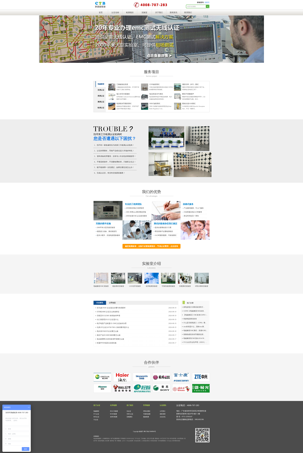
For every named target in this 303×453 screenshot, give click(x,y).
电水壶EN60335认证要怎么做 (107, 331)
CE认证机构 (129, 440)
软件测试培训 (176, 440)
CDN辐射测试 (154, 84)
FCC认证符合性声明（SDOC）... (195, 342)
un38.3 (124, 440)
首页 (101, 12)
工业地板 (143, 438)
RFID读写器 (172, 438)
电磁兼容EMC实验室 (101, 286)
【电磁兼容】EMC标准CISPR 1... (195, 315)
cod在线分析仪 (145, 440)
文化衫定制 (137, 440)
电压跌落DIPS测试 (156, 94)
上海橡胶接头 (106, 438)
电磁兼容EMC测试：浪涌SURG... (195, 330)
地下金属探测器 (115, 438)
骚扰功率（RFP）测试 (190, 84)
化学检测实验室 (151, 286)
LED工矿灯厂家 (164, 438)
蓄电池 (157, 438)
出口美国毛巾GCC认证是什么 (107, 319)
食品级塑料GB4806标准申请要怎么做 (110, 339)
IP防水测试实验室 (201, 286)
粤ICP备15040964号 (150, 431)
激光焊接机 (101, 440)
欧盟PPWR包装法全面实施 (106, 343)
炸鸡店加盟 (153, 440)
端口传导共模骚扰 (123, 94)
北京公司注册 (150, 438)
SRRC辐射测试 (154, 103)
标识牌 (107, 440)
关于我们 (159, 12)
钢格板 (119, 440)
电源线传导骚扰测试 (123, 103)
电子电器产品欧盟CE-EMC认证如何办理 (111, 323)
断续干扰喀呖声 (188, 94)
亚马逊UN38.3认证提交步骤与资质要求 (111, 308)
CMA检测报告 (162, 440)
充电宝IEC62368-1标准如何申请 (108, 316)
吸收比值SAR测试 (188, 103)
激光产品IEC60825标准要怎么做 (108, 335)
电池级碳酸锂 (97, 438)
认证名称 (115, 12)
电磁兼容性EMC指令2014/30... (194, 338)
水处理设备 (180, 438)
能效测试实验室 (118, 286)
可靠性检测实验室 (168, 286)
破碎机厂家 (113, 440)
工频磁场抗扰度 (122, 84)
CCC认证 (169, 440)
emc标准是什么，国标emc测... (194, 327)
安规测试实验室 (185, 286)
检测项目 (130, 12)
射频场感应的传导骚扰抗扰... (194, 334)
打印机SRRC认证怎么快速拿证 (108, 312)
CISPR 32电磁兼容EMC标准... (194, 311)
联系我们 (188, 12)
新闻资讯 (173, 12)
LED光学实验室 (135, 286)
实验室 (144, 12)
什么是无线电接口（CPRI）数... (195, 323)
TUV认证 (137, 438)
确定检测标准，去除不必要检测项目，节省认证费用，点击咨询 (151, 246)
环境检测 (123, 438)
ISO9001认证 (130, 438)
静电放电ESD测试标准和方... (194, 307)
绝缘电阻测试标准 (190, 319)
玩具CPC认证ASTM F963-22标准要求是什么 (113, 327)
